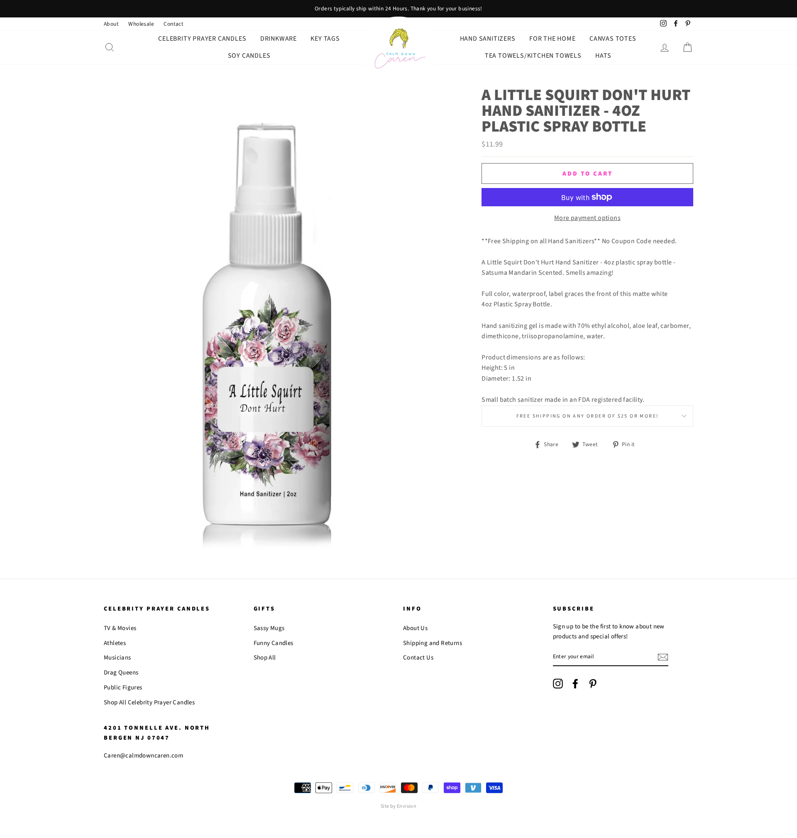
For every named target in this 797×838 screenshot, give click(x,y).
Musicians (117, 657)
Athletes (115, 643)
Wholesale (141, 24)
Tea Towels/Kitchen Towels (533, 55)
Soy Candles (249, 55)
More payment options (587, 217)
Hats (603, 55)
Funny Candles (273, 643)
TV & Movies (120, 628)
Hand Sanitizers (488, 38)
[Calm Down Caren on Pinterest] (593, 684)
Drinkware (278, 38)
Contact (173, 24)
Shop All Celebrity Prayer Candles (149, 702)
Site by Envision (398, 806)
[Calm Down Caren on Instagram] (558, 684)
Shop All (265, 657)
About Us (415, 628)
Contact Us (418, 657)
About (111, 24)
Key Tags (325, 38)
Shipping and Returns (432, 643)
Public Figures (123, 687)
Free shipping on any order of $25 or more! (587, 416)
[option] (398, 8)
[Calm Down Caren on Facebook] (575, 684)
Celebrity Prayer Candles (202, 38)
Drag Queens (121, 672)
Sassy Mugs (269, 628)
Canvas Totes (612, 38)
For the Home (552, 38)
